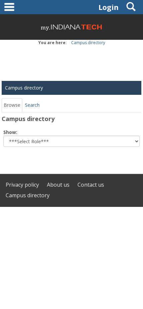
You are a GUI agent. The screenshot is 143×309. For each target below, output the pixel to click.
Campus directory (88, 42)
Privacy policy (22, 184)
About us (58, 184)
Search (32, 105)
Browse (12, 105)
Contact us (90, 184)
